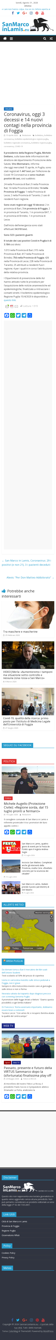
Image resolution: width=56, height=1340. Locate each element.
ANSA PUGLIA (14, 961)
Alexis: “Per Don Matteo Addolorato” (30, 577)
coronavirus (9, 146)
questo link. (10, 300)
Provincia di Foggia (10, 1226)
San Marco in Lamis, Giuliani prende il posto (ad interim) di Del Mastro (35, 887)
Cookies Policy (8, 1253)
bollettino (39, 135)
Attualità (8, 109)
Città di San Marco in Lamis (14, 1221)
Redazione (26, 135)
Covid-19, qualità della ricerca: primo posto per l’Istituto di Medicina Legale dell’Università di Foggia (26, 721)
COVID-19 (19, 146)
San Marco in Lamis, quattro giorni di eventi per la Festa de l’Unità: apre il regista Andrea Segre (36, 847)
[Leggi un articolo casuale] (51, 38)
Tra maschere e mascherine (20, 631)
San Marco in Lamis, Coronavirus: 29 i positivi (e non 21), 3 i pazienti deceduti (26, 562)
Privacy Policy (8, 1257)
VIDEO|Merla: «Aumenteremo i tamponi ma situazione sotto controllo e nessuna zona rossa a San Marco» (27, 675)
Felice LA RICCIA (29, 1079)
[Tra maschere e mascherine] (28, 602)
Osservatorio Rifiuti (11, 1235)
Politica (8, 798)
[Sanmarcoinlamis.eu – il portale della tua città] (5, 38)
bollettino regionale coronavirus (17, 143)
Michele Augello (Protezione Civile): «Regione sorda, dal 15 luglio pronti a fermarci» (26, 807)
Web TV (16, 1062)
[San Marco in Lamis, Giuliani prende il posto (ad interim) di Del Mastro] (11, 882)
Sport (7, 1062)
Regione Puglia (9, 1230)
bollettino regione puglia (41, 143)
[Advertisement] (28, 75)
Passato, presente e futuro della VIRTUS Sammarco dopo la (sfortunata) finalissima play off (28, 1071)
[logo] (28, 1183)
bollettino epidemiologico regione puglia (31, 139)
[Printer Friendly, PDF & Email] (12, 306)
